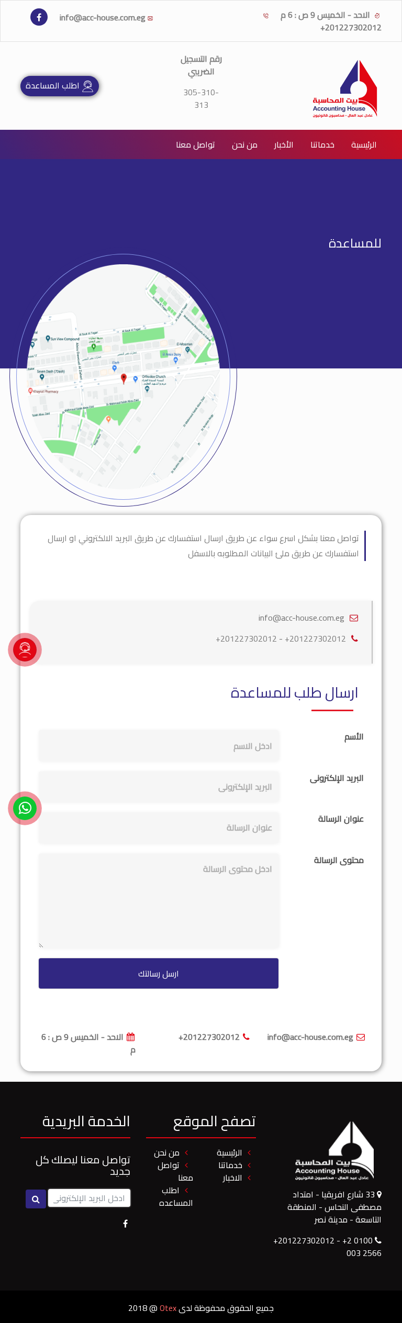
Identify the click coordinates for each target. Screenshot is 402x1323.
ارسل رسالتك (158, 973)
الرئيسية (364, 144)
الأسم (354, 736)
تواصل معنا (195, 144)
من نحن (245, 144)
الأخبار (284, 144)
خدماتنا (320, 144)
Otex (168, 1308)
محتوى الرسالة (339, 860)
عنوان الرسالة (341, 818)
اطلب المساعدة (54, 85)
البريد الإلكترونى (337, 777)
